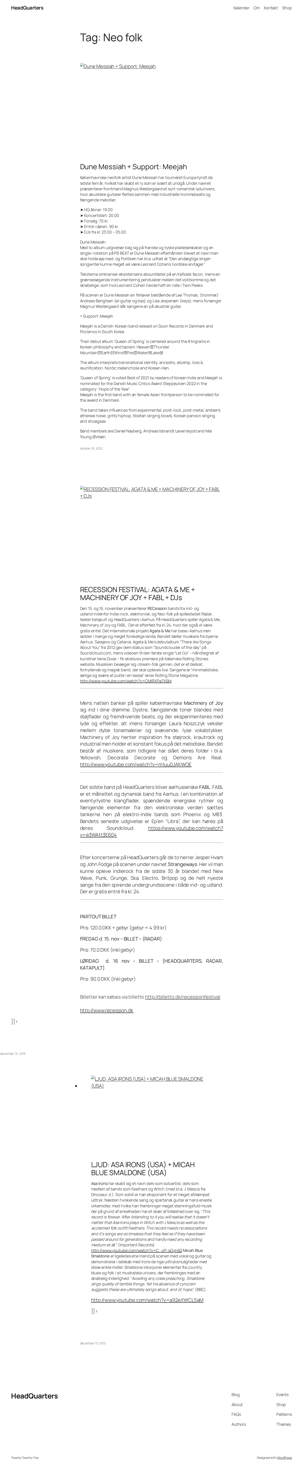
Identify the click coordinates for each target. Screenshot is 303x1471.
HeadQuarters (27, 7)
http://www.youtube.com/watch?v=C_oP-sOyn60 (136, 1250)
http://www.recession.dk (107, 1010)
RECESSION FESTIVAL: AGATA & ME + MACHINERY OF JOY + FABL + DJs (137, 593)
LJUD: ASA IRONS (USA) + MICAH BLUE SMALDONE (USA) (143, 1168)
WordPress (284, 1457)
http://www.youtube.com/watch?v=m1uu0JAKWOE (136, 764)
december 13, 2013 (13, 1053)
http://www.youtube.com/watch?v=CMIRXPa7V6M (126, 680)
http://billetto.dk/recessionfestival (182, 997)
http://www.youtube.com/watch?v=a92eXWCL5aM (147, 1300)
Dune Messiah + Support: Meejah (133, 167)
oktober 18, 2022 (91, 448)
